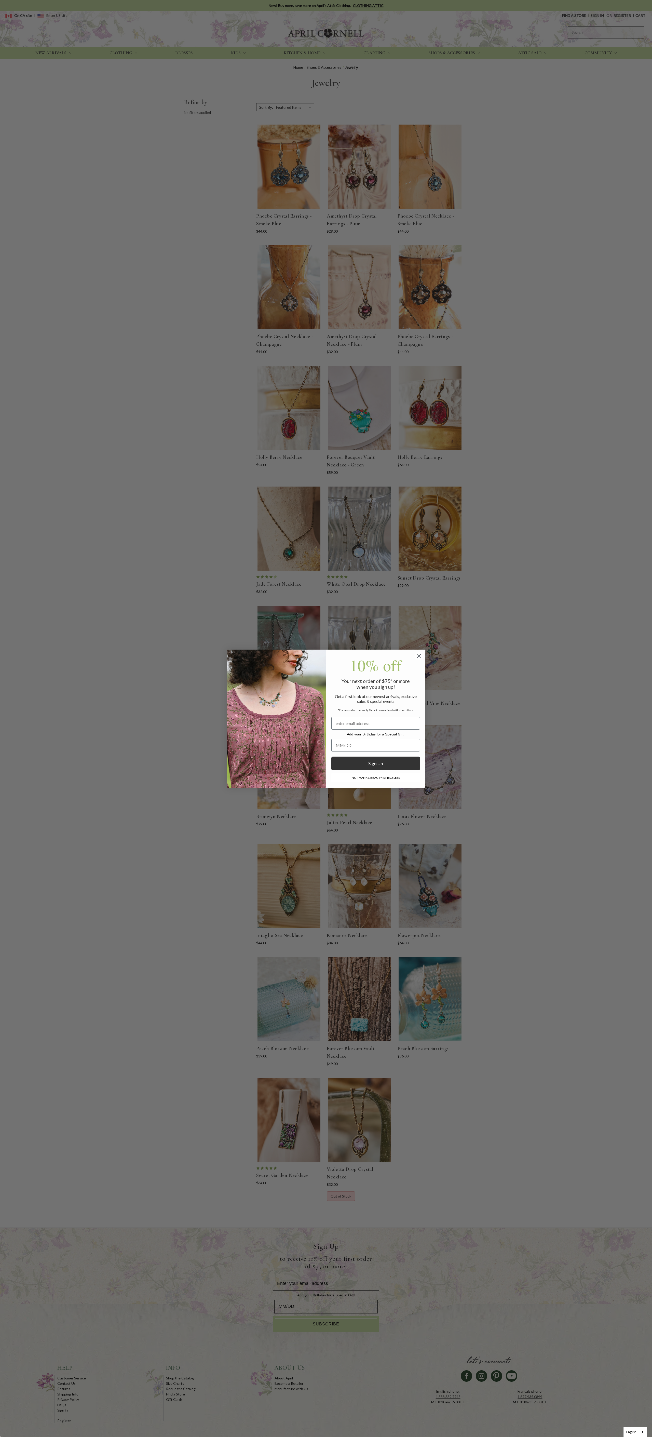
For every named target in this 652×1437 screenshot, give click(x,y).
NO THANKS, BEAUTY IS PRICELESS (376, 778)
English (631, 1432)
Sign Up (375, 763)
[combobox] (635, 1432)
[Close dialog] (418, 656)
